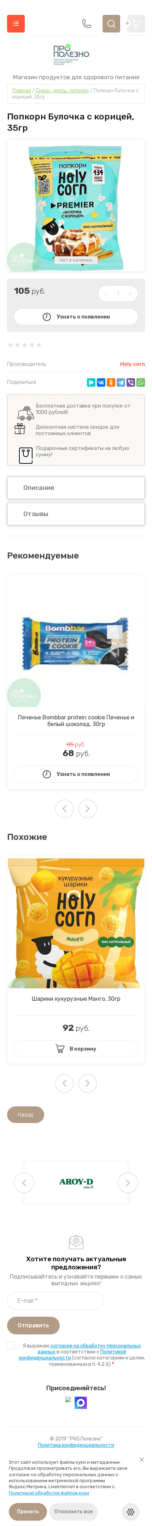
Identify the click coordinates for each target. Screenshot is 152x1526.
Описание (38, 488)
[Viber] (131, 382)
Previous (24, 1183)
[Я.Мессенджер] (91, 382)
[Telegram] (121, 382)
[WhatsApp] (140, 382)
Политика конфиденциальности (76, 1445)
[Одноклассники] (111, 382)
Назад (26, 1114)
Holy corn (132, 364)
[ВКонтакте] (101, 382)
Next (88, 809)
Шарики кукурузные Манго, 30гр (76, 998)
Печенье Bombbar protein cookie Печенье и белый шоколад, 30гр (76, 720)
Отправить (33, 1325)
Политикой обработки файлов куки (49, 1493)
